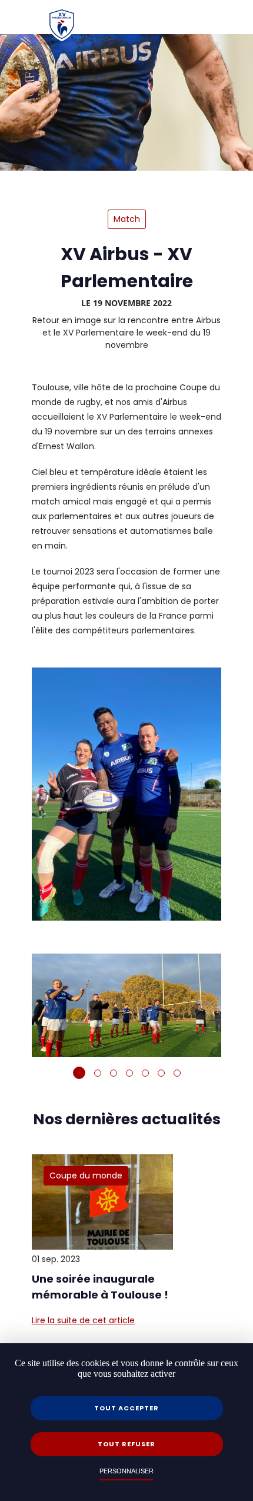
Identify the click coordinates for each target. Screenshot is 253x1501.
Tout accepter (126, 1408)
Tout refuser (126, 1444)
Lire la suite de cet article (83, 1320)
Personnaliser (126, 1471)
